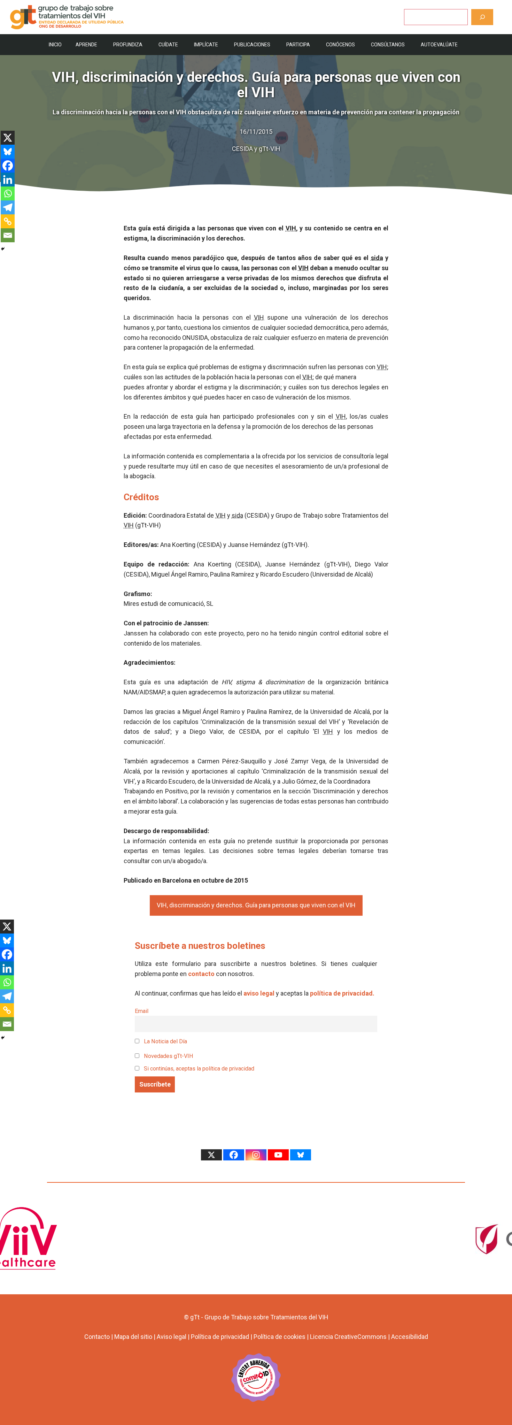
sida (377, 257)
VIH (291, 228)
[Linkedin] (8, 179)
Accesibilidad (409, 1336)
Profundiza (127, 44)
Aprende (86, 44)
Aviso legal (171, 1336)
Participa (298, 44)
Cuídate (168, 44)
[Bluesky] (8, 152)
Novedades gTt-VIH (167, 1056)
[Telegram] (8, 207)
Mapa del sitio (133, 1336)
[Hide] (3, 249)
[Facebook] (8, 166)
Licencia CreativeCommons (348, 1336)
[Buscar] (482, 17)
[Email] (8, 235)
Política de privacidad (220, 1336)
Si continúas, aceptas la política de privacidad (199, 1068)
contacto (201, 973)
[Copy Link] (8, 221)
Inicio (55, 44)
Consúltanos (388, 44)
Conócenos (340, 44)
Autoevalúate (439, 44)
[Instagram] (256, 1154)
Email (141, 1011)
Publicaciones (252, 44)
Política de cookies (279, 1336)
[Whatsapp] (8, 193)
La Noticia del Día (164, 1041)
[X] (8, 138)
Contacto (97, 1336)
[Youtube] (278, 1154)
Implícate (206, 44)
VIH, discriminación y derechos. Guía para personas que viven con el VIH (256, 905)
